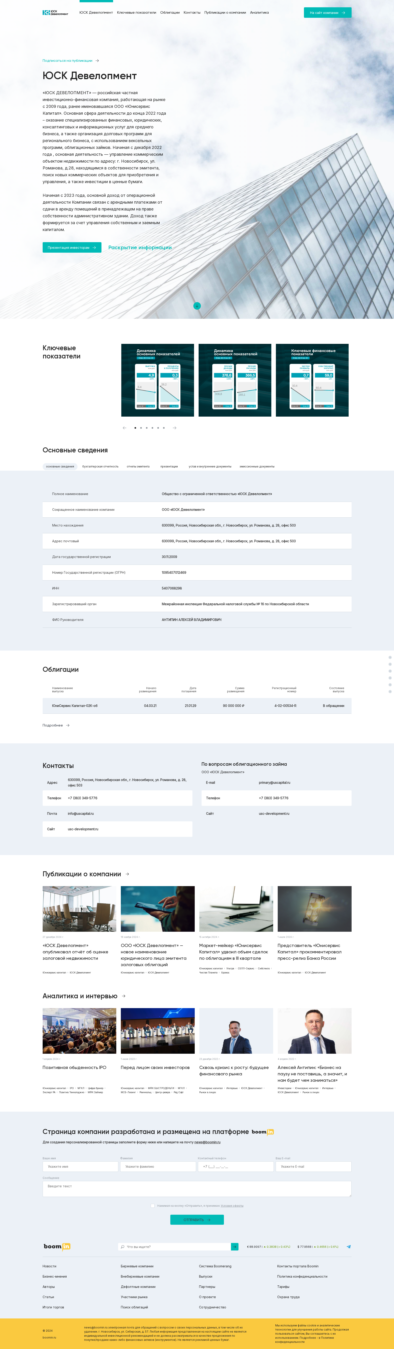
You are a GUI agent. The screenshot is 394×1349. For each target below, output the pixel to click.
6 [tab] (164, 428)
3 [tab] (147, 428)
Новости (49, 1266)
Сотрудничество (212, 1307)
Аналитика (259, 12)
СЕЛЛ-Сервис (246, 968)
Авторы (49, 1287)
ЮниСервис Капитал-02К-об (75, 706)
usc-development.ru (83, 829)
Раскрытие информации (140, 247)
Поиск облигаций (134, 1307)
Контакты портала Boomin (298, 1266)
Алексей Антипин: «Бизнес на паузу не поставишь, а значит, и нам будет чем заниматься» (312, 1074)
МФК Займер (95, 1092)
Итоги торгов (53, 1307)
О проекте (207, 1297)
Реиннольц (145, 1092)
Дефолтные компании (138, 1287)
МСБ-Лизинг (128, 1092)
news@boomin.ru (207, 1142)
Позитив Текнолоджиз (71, 1092)
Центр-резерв (162, 1092)
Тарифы (283, 1287)
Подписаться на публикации (67, 60)
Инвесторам (284, 1088)
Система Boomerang (215, 1266)
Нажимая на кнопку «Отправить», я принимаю (200, 1205)
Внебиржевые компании (140, 1276)
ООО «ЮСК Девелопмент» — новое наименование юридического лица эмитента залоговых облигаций (154, 955)
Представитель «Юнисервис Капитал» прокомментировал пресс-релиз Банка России (310, 952)
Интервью (232, 1088)
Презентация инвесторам (68, 247)
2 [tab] (141, 428)
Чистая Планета (208, 972)
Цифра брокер (95, 1088)
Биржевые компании (137, 1266)
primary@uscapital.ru (274, 782)
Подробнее (53, 725)
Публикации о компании (225, 12)
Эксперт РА (49, 1092)
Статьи (48, 1297)
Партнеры (207, 1287)
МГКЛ (81, 1088)
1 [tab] (135, 428)
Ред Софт (179, 1092)
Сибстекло (264, 968)
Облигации (170, 12)
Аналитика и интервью (80, 996)
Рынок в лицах (207, 1092)
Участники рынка (134, 1297)
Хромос (225, 972)
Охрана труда (288, 1297)
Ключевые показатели (136, 12)
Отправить (194, 1220)
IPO (72, 1088)
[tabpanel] (157, 380)
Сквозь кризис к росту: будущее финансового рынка (234, 1071)
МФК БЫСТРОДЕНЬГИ (161, 1088)
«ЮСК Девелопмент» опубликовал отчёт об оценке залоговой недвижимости (75, 952)
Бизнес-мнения (55, 1276)
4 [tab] (152, 428)
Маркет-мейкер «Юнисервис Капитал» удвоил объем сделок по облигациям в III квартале (233, 952)
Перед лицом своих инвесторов (155, 1067)
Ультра (230, 968)
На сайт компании (324, 13)
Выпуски (205, 1276)
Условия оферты (232, 1205)
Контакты (192, 12)
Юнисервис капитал (54, 972)
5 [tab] (158, 428)
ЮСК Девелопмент (96, 12)
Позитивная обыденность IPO (74, 1067)
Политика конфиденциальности (302, 1276)
